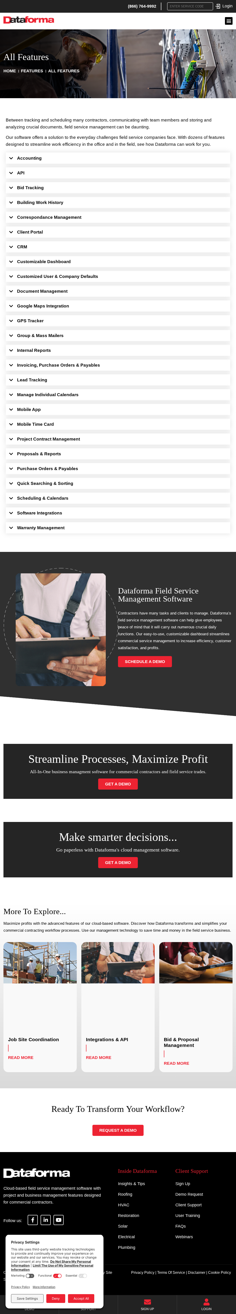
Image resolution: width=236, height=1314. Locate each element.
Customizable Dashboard (44, 261)
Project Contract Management (48, 439)
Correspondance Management (49, 217)
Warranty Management (41, 527)
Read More (20, 1057)
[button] (229, 21)
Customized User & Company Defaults (57, 276)
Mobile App (29, 409)
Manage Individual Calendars (48, 394)
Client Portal (30, 232)
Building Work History (40, 202)
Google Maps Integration (43, 306)
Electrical (126, 1237)
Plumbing (126, 1247)
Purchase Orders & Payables (47, 468)
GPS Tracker (30, 320)
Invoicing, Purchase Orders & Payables (58, 365)
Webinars (184, 1237)
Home (9, 71)
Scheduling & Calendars (42, 498)
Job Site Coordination (33, 1039)
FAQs (180, 1226)
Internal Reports (34, 350)
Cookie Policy (219, 1272)
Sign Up (182, 1183)
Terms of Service (171, 1272)
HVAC (123, 1205)
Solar (123, 1226)
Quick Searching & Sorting (45, 483)
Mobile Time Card (35, 424)
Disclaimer (196, 1272)
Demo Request (189, 1194)
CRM (22, 246)
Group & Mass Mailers (40, 335)
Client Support (188, 1205)
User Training (187, 1215)
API (20, 172)
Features (32, 71)
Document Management (42, 291)
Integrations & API (107, 1039)
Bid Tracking (30, 187)
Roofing (125, 1194)
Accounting (29, 158)
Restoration (128, 1215)
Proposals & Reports (39, 453)
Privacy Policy (142, 1272)
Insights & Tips (131, 1183)
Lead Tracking (32, 379)
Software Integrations (39, 513)
